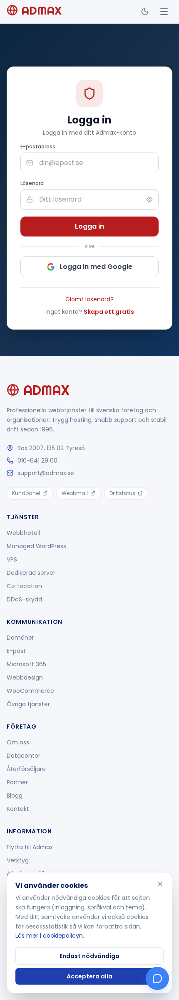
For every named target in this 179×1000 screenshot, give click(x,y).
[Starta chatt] (157, 978)
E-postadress (37, 146)
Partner (17, 782)
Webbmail (75, 493)
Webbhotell (23, 533)
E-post (16, 651)
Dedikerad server (31, 573)
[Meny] (164, 11)
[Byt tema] (144, 11)
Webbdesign (25, 677)
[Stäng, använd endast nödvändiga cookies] (160, 884)
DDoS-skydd (24, 599)
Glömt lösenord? (89, 299)
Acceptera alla (89, 976)
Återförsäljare (26, 769)
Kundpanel (26, 493)
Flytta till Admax (30, 847)
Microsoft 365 (26, 664)
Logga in (89, 226)
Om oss (18, 742)
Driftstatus (122, 493)
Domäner (20, 637)
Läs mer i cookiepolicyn (49, 935)
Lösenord (32, 183)
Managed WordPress (36, 546)
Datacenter (23, 755)
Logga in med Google (96, 266)
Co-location (24, 586)
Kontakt (18, 809)
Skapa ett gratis (109, 312)
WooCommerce (30, 691)
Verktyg (18, 860)
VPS (12, 559)
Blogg (14, 795)
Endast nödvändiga (89, 956)
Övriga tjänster (28, 704)
